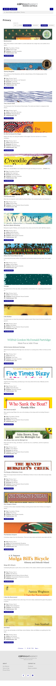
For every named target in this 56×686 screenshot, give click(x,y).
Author (20, 25)
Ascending (51, 25)
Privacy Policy (6, 670)
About (5, 663)
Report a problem (32, 668)
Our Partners (6, 666)
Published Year (27, 25)
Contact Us (31, 663)
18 (32, 648)
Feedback (30, 666)
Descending (44, 25)
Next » (36, 648)
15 (27, 648)
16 (29, 648)
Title (15, 25)
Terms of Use (6, 668)
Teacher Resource (9, 55)
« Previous (20, 648)
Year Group (35, 25)
